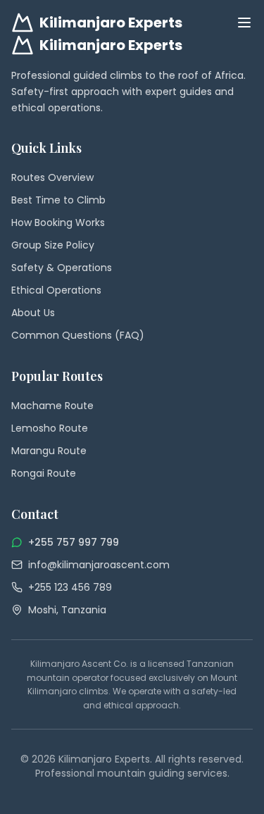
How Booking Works (58, 222)
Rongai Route (43, 473)
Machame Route (52, 406)
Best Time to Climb (58, 200)
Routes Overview (52, 177)
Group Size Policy (52, 245)
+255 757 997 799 (73, 542)
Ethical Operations (56, 290)
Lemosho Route (49, 428)
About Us (33, 313)
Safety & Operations (61, 268)
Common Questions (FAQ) (77, 335)
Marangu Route (49, 451)
